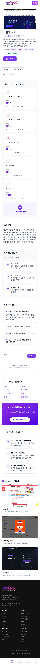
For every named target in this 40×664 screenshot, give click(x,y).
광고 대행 (4, 616)
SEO (3, 619)
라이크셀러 (24, 390)
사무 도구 (4, 639)
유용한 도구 (5, 629)
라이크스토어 (7, 393)
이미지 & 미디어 (5, 637)
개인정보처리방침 (26, 653)
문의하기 (23, 637)
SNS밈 (6, 386)
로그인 (35, 3)
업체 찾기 (4, 611)
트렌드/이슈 (24, 624)
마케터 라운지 (24, 619)
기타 (3, 624)
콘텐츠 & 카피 (5, 634)
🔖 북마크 (6, 70)
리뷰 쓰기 (31, 356)
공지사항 (23, 639)
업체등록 (23, 642)
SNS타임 (23, 393)
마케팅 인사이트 (25, 614)
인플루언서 (4, 621)
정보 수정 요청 (18, 70)
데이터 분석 (4, 631)
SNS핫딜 (6, 390)
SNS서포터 (24, 397)
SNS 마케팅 (5, 614)
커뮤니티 (23, 611)
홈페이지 (11, 59)
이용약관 (18, 653)
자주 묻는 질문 (24, 634)
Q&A (22, 621)
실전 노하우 (24, 616)
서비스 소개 (24, 631)
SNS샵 (6, 397)
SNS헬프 (23, 386)
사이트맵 (12, 653)
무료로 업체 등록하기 (21, 420)
